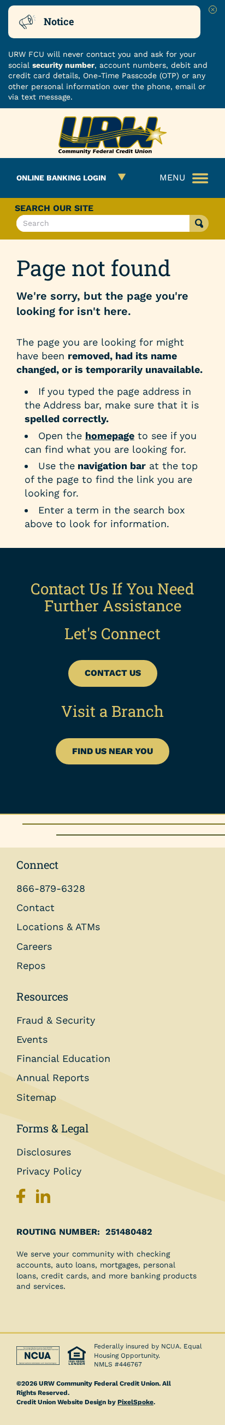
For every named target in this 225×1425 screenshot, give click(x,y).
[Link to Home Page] (112, 137)
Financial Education (63, 1058)
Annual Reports (52, 1077)
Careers (34, 946)
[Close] (213, 9)
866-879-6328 (50, 888)
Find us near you (112, 751)
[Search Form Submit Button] (199, 223)
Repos (30, 965)
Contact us (113, 673)
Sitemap (36, 1097)
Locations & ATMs (58, 926)
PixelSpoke (135, 1402)
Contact (35, 907)
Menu (172, 177)
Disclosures (43, 1152)
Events (32, 1039)
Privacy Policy (48, 1171)
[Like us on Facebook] (23, 1199)
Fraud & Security (55, 1020)
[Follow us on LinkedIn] (43, 1199)
